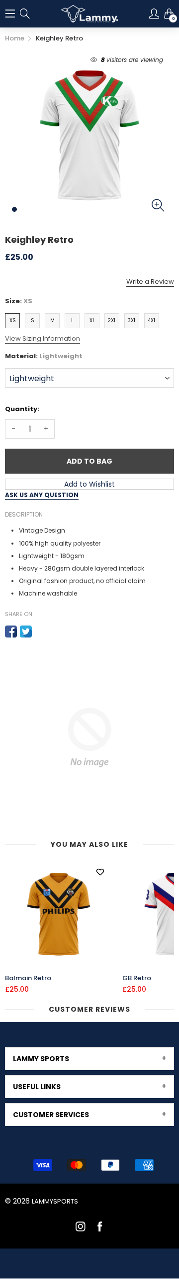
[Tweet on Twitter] (26, 632)
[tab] (89, 1058)
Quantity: (22, 409)
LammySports (55, 1201)
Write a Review (150, 281)
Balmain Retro (28, 978)
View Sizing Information (42, 338)
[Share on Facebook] (11, 632)
